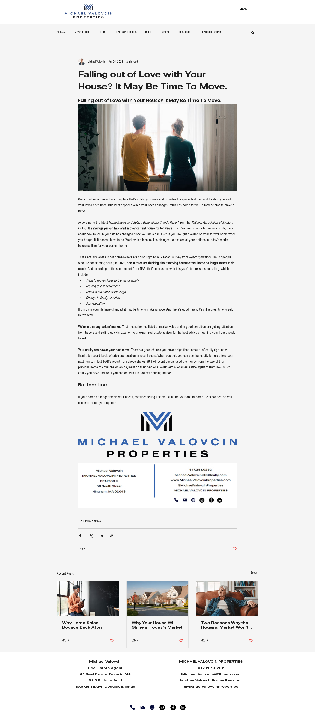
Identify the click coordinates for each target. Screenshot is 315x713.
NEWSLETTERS (82, 32)
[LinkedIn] (183, 707)
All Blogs (61, 32)
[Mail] (143, 707)
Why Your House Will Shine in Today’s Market (157, 625)
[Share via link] (112, 536)
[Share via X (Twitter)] (91, 536)
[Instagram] (162, 707)
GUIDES (149, 32)
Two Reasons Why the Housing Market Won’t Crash (225, 625)
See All (254, 572)
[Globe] (152, 707)
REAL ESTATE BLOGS (126, 32)
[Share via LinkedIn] (101, 536)
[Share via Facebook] (80, 536)
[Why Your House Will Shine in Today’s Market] (158, 598)
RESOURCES (185, 32)
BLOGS (102, 32)
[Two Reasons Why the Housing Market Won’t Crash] (227, 598)
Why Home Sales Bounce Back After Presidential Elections (85, 625)
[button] (253, 32)
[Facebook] (173, 707)
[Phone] (132, 707)
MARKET (166, 32)
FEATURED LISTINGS (211, 32)
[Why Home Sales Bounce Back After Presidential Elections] (88, 598)
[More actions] (234, 61)
